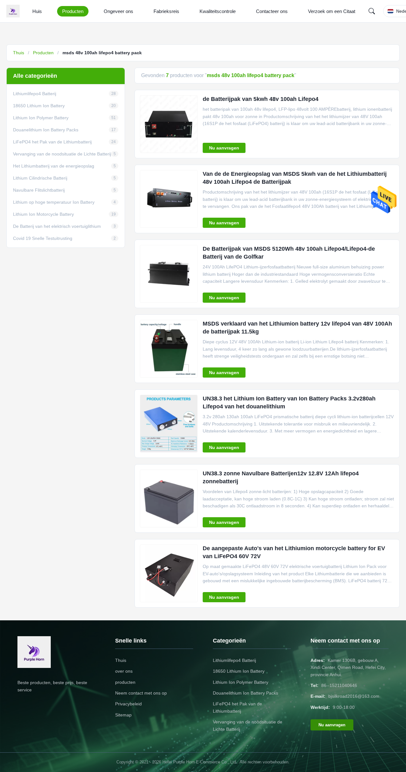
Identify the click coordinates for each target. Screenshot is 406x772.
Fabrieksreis (166, 11)
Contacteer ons (272, 11)
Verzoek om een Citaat (331, 11)
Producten (72, 11)
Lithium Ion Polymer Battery (240, 682)
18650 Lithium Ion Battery (239, 671)
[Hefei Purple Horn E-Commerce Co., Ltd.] (14, 11)
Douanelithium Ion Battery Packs (245, 693)
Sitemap (123, 714)
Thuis (18, 52)
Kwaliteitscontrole (218, 11)
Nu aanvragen (224, 147)
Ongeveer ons (118, 11)
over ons (124, 671)
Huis (37, 11)
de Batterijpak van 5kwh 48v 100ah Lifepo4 (260, 99)
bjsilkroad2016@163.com (353, 696)
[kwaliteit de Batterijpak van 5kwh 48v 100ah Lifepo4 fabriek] (169, 124)
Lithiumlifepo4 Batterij (234, 660)
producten (125, 682)
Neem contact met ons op (141, 693)
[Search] (371, 11)
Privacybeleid (128, 703)
